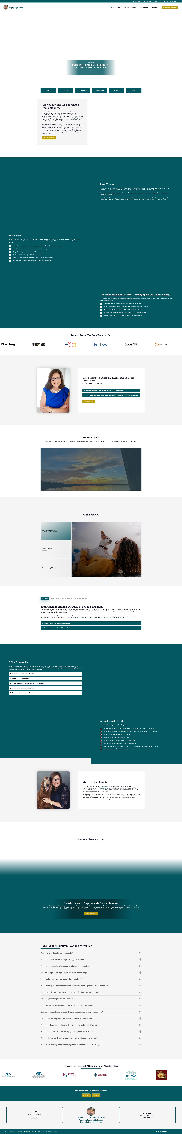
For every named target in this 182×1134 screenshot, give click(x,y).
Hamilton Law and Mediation (110, 188)
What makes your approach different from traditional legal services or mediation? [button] (75, 986)
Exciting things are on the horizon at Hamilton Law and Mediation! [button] (104, 390)
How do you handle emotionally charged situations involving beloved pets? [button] (72, 1012)
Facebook (81, 909)
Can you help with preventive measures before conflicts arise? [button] (66, 1018)
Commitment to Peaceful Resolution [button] (22, 693)
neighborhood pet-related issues (68, 126)
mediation (23, 239)
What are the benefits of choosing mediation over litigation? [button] (65, 966)
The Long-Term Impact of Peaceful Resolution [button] (56, 628)
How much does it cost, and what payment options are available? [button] (67, 1031)
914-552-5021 (64, 909)
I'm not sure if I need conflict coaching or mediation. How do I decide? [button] (70, 992)
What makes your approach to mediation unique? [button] (61, 979)
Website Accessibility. (52, 1131)
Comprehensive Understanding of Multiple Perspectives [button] (28, 683)
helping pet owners (117, 198)
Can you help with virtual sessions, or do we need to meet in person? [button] (69, 1038)
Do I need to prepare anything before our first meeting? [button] (64, 972)
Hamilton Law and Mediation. (16, 1131)
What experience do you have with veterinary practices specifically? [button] (69, 1025)
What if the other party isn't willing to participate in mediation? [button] (67, 1005)
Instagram (87, 909)
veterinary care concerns (49, 126)
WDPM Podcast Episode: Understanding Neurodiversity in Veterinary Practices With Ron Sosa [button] (112, 395)
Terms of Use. (44, 1131)
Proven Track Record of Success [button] (21, 678)
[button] (49, 137)
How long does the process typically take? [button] (58, 999)
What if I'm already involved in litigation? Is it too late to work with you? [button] (71, 1045)
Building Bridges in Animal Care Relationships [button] (57, 623)
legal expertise (77, 118)
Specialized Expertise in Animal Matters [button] (23, 674)
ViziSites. (38, 1131)
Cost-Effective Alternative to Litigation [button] (23, 688)
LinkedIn (96, 909)
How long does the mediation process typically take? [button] (62, 959)
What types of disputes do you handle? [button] (57, 953)
